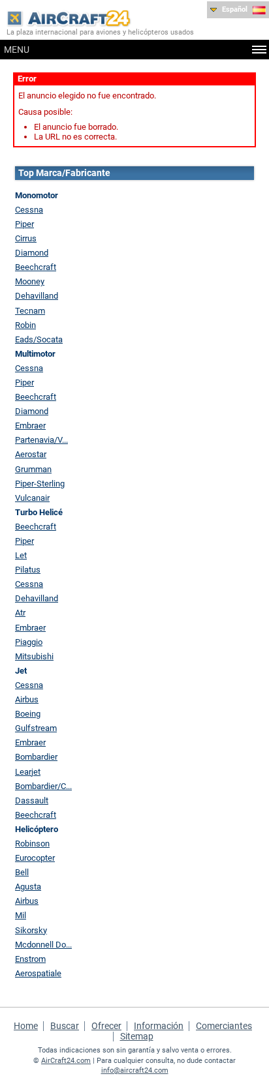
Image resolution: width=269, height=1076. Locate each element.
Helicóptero (36, 829)
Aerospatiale (38, 973)
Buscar (64, 1026)
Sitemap (136, 1036)
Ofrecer (106, 1026)
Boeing (27, 714)
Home (26, 1026)
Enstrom (30, 959)
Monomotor (36, 195)
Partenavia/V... (41, 440)
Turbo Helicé (39, 512)
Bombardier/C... (43, 786)
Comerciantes (224, 1026)
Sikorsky (31, 930)
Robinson (32, 843)
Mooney (29, 281)
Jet (21, 671)
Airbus (27, 699)
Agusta (28, 886)
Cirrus (26, 238)
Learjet (27, 772)
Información (158, 1026)
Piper (24, 224)
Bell (22, 872)
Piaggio (28, 642)
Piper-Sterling (40, 483)
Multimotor (35, 354)
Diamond (31, 253)
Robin (25, 325)
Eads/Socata (39, 339)
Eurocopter (35, 858)
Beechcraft (35, 267)
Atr (20, 613)
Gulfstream (36, 728)
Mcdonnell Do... (43, 944)
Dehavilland (36, 296)
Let (21, 555)
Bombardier (36, 757)
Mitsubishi (34, 656)
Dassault (31, 800)
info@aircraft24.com (134, 1070)
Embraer (30, 425)
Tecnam (30, 311)
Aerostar (30, 454)
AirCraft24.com (66, 1060)
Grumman (33, 469)
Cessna (29, 210)
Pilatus (27, 570)
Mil (20, 915)
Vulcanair (32, 498)
